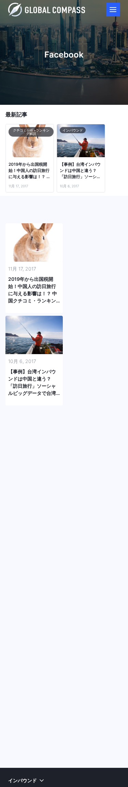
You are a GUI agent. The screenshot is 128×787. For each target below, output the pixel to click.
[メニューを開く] (113, 9)
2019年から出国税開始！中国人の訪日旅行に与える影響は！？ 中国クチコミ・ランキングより (30, 171)
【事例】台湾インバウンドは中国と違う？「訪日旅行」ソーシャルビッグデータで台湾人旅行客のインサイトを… (80, 171)
